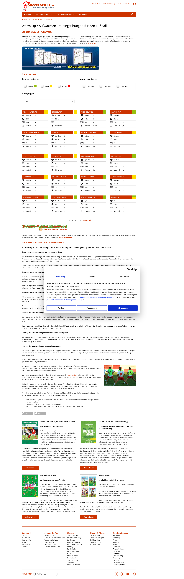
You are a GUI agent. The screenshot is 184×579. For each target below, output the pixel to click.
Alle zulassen (123, 308)
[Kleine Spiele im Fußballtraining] (88, 432)
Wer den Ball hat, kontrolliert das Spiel (57, 421)
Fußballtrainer (72, 375)
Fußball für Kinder (48, 475)
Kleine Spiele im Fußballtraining (113, 421)
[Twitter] (122, 574)
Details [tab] (92, 277)
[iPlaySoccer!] (88, 486)
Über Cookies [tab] (124, 277)
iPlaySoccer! (104, 475)
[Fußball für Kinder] (30, 486)
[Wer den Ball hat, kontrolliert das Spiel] (30, 432)
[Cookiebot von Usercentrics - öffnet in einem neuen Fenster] (128, 269)
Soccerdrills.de (38, 6)
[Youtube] (128, 574)
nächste (85, 220)
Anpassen (91, 308)
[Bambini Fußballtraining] (45, 232)
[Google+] (134, 574)
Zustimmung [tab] (60, 277)
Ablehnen (61, 308)
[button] (27, 413)
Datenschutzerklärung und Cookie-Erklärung (97, 297)
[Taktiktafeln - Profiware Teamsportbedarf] (60, 69)
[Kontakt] (134, 4)
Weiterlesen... (92, 43)
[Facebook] (116, 574)
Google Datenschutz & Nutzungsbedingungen (65, 300)
